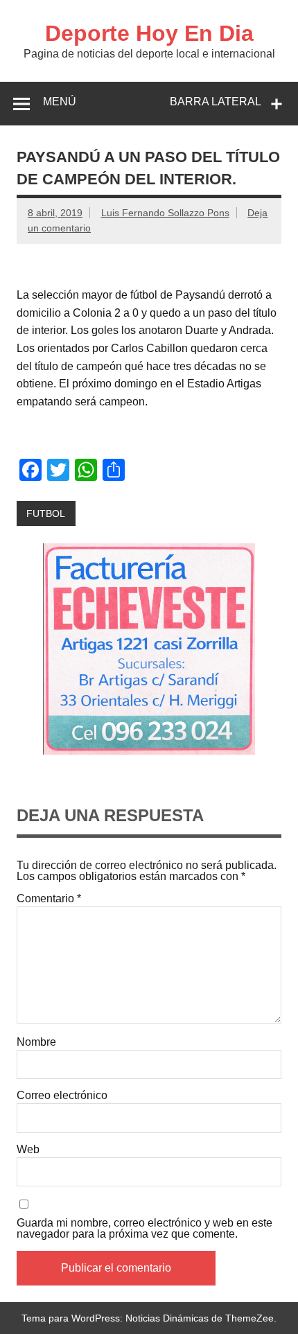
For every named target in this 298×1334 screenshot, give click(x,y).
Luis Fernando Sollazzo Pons (165, 212)
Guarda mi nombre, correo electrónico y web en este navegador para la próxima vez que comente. (144, 1229)
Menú (59, 101)
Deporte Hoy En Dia (149, 33)
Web (28, 1149)
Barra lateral (215, 101)
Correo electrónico (62, 1095)
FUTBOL (45, 513)
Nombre (36, 1042)
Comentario (49, 898)
